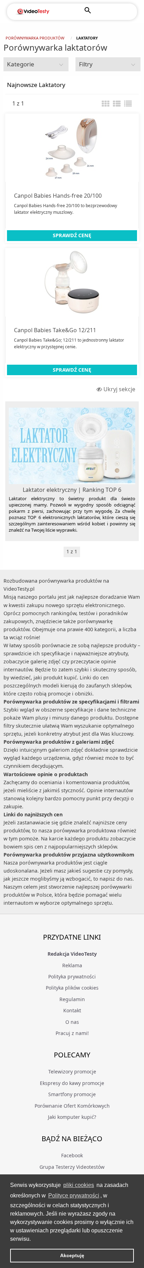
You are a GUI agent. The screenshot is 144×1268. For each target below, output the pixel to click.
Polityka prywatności (72, 976)
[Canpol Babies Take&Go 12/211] (72, 282)
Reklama (72, 965)
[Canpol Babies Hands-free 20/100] (72, 147)
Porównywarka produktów (35, 38)
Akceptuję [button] (72, 1255)
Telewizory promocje (72, 1071)
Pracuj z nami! (72, 1033)
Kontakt (72, 1010)
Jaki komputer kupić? (72, 1117)
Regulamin (72, 999)
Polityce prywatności (73, 1195)
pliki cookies (78, 1185)
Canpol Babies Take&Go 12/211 (55, 330)
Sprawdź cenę (72, 235)
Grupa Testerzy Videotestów (72, 1167)
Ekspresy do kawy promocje (72, 1083)
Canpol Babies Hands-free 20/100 (58, 195)
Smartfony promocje (72, 1094)
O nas (72, 1022)
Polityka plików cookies (72, 987)
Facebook (72, 1155)
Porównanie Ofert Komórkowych (72, 1105)
